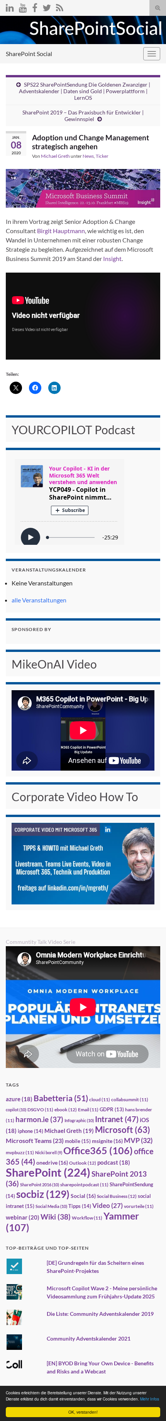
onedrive (52, 1162)
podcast (113, 1162)
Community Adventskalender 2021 (88, 1338)
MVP (138, 1140)
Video (107, 1205)
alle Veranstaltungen (39, 600)
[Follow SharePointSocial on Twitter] (46, 6)
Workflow (87, 1218)
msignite (107, 1141)
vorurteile (139, 1206)
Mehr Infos (149, 1399)
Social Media (51, 1206)
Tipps (79, 1206)
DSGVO (40, 1109)
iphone (30, 1131)
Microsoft (122, 1129)
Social (83, 1195)
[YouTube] (23, 6)
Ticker (102, 156)
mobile (78, 1141)
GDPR (112, 1109)
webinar (22, 1217)
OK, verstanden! (83, 1412)
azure (19, 1099)
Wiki (56, 1216)
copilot (16, 1109)
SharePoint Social (29, 53)
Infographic (79, 1120)
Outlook (82, 1163)
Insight (112, 258)
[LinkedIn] (10, 6)
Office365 (98, 1150)
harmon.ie (39, 1119)
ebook (65, 1109)
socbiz (42, 1194)
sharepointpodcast (84, 1184)
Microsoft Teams (35, 1140)
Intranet (117, 1119)
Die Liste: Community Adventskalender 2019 (100, 1313)
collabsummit (129, 1099)
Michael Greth (55, 156)
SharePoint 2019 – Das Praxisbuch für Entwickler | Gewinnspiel (83, 115)
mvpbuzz (20, 1152)
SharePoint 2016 (39, 1184)
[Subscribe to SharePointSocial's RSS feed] (59, 6)
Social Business (117, 1196)
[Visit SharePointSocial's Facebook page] (34, 6)
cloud (99, 1099)
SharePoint (48, 1172)
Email (88, 1109)
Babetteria (61, 1098)
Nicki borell (48, 1152)
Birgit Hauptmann (61, 230)
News (88, 156)
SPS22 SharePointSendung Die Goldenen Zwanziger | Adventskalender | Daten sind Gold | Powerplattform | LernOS (84, 91)
